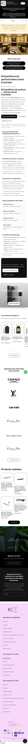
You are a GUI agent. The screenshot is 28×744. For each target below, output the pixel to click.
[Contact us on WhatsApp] (25, 372)
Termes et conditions (8, 638)
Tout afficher (14, 355)
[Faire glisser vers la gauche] (10, 351)
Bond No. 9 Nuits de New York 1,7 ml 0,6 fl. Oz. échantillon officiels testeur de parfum (7, 514)
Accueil (3, 86)
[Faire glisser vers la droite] (17, 351)
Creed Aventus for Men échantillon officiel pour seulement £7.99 (14, 63)
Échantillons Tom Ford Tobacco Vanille (18, 337)
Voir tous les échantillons (9, 116)
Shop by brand (14, 460)
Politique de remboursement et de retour (13, 635)
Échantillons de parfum (9, 665)
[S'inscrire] (23, 594)
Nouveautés (22, 116)
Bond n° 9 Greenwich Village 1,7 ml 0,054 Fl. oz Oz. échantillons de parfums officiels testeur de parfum (7, 486)
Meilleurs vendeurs (7, 628)
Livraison (5, 625)
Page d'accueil (6, 658)
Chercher (5, 621)
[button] (2, 20)
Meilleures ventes (7, 120)
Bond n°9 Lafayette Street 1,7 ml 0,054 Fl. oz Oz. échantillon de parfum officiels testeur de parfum (20, 489)
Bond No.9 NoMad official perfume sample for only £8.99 (14, 68)
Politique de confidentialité (10, 641)
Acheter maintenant (14, 563)
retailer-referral (7, 648)
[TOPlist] (2, 742)
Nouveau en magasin (8, 671)
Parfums (5, 661)
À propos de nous (7, 631)
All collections (6, 675)
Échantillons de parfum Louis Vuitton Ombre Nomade (6, 338)
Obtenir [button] (23, 3)
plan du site (6, 645)
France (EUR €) (13, 725)
